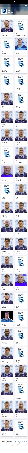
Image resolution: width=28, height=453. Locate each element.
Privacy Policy (18, 441)
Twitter (13, 12)
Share (25, 5)
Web (8, 12)
